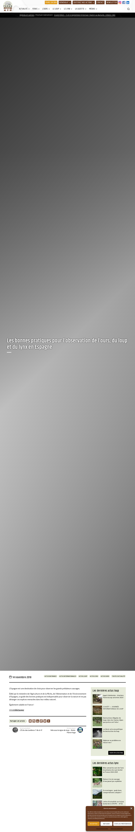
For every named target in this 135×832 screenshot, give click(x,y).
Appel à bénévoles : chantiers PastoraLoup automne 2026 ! (113, 696)
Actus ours (105, 676)
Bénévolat (64, 2)
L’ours (45, 8)
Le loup (56, 8)
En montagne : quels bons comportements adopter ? (112, 791)
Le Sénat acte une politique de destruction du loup (113, 730)
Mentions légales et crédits (102, 828)
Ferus (35, 8)
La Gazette (79, 8)
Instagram (120, 2)
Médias (92, 8)
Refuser (106, 824)
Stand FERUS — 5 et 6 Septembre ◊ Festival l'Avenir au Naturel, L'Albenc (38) (84, 15)
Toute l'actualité (118, 676)
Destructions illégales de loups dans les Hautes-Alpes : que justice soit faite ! (113, 720)
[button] (131, 808)
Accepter (93, 824)
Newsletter (112, 2)
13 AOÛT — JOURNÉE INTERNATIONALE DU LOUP (113, 708)
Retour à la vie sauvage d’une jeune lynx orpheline (112, 780)
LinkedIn (128, 2)
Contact (100, 2)
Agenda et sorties (27, 15)
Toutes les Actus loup (116, 753)
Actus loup (83, 676)
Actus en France (50, 676)
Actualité (23, 8)
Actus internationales (67, 676)
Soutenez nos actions (82, 2)
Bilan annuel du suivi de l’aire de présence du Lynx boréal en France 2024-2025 (113, 770)
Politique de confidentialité (117, 828)
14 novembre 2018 (22, 677)
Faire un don (51, 2)
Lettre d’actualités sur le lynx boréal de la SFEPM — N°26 (113, 803)
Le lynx (67, 8)
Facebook (124, 2)
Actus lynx (94, 676)
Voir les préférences (122, 824)
